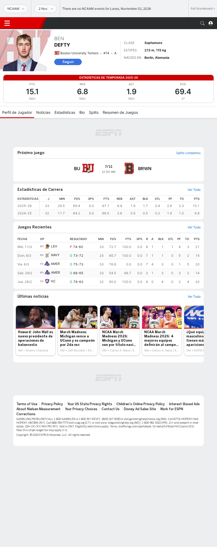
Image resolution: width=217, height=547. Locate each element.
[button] (202, 23)
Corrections (25, 414)
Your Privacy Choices (81, 409)
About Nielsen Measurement (38, 409)
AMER (55, 264)
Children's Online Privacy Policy (140, 404)
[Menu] (7, 23)
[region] (120, 206)
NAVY (55, 255)
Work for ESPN (171, 409)
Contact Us (111, 409)
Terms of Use (26, 404)
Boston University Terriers (79, 53)
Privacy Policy (52, 404)
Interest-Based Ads (184, 404)
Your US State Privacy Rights (89, 404)
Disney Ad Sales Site (140, 409)
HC (53, 281)
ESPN (28, 23)
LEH (54, 246)
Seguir (68, 62)
